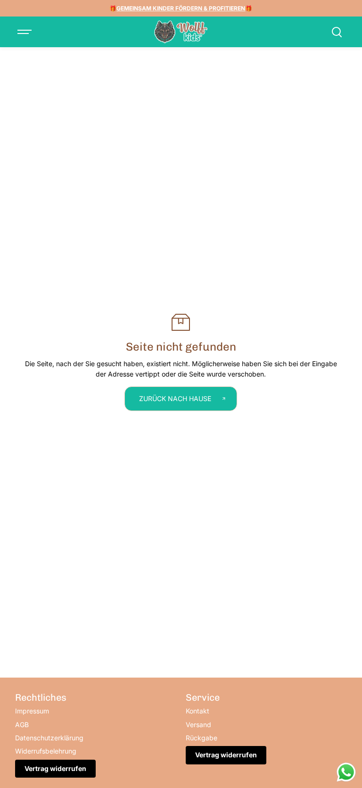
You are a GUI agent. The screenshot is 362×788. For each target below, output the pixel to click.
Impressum (32, 711)
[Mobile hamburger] (25, 32)
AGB (22, 725)
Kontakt (197, 711)
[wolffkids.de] (181, 32)
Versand (198, 725)
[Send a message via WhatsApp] (346, 772)
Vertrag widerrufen (55, 768)
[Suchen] (336, 32)
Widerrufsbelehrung (45, 751)
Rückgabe (201, 738)
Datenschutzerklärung (49, 738)
